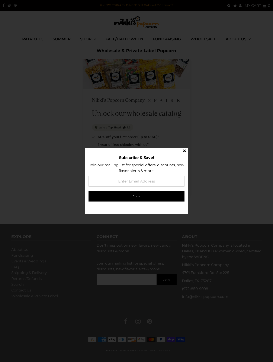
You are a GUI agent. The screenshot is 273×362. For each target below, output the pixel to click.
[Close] (184, 151)
